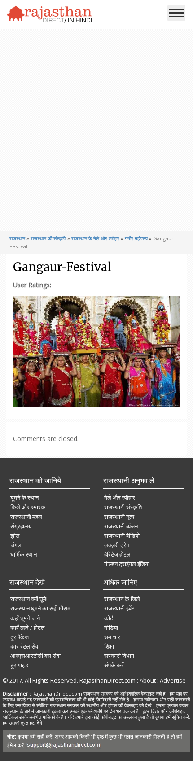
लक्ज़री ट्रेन (116, 545)
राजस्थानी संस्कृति (123, 507)
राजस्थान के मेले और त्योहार (95, 238)
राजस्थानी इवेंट (119, 608)
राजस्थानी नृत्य (119, 517)
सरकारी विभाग (119, 656)
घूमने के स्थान (24, 497)
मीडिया (111, 627)
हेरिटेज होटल (117, 554)
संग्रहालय (20, 526)
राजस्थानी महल (26, 517)
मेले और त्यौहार (119, 497)
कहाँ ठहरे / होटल (27, 627)
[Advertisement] (95, 130)
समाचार (112, 637)
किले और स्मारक (27, 507)
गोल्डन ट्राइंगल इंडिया (126, 564)
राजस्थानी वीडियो (122, 536)
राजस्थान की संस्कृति (48, 238)
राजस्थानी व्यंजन (121, 526)
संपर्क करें (114, 665)
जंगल (16, 545)
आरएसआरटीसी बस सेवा (35, 656)
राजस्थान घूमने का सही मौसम (40, 608)
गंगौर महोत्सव (136, 238)
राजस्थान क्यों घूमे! (29, 599)
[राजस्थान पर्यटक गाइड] (50, 14)
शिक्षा (109, 646)
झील (15, 536)
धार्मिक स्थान (23, 554)
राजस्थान (17, 238)
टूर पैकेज (19, 637)
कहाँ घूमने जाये (25, 618)
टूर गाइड (19, 665)
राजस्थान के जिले (122, 599)
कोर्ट (108, 618)
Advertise (173, 680)
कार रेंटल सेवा (24, 646)
